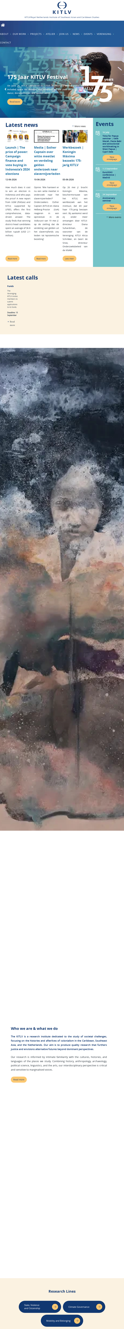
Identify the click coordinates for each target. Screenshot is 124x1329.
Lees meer (69, 258)
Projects (36, 33)
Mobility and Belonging (58, 1320)
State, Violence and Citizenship (32, 1307)
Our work (19, 33)
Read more (12, 258)
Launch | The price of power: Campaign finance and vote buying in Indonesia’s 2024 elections (17, 160)
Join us (64, 33)
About (4, 33)
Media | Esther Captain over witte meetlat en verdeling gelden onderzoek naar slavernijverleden (47, 160)
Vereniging (104, 33)
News (76, 33)
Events (88, 33)
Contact (5, 42)
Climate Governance (78, 1306)
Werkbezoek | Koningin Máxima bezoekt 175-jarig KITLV (73, 156)
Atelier (50, 33)
